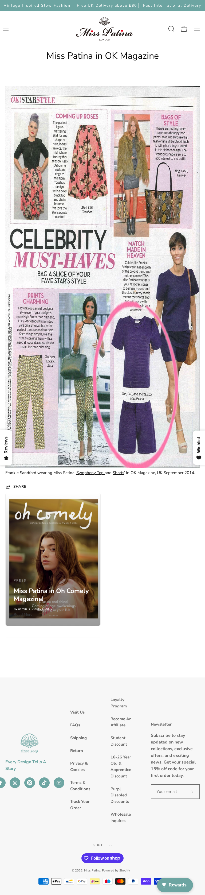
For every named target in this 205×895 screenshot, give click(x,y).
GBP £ (98, 845)
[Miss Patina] (104, 28)
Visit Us (77, 712)
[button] (171, 29)
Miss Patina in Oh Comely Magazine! (51, 595)
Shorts (118, 472)
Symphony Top (90, 472)
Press (20, 580)
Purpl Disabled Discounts (120, 795)
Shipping (78, 738)
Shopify (124, 870)
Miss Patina (92, 870)
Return (76, 750)
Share (19, 486)
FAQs (75, 725)
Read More (23, 614)
